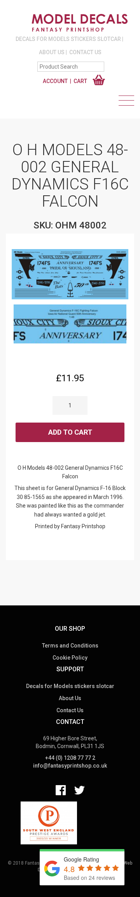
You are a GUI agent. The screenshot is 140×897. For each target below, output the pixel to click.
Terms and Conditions (70, 645)
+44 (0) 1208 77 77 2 (70, 758)
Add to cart (70, 432)
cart (80, 81)
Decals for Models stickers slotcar (68, 39)
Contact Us (85, 52)
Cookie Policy (70, 658)
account (55, 81)
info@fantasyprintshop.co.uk (70, 766)
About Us (52, 52)
